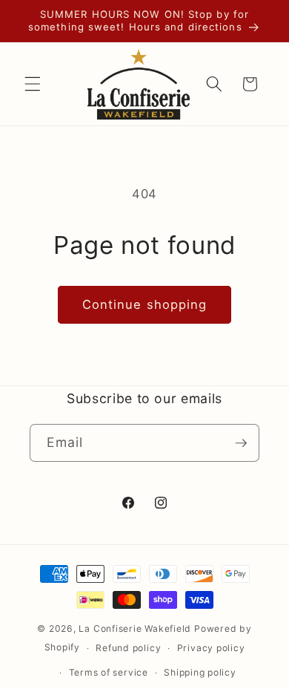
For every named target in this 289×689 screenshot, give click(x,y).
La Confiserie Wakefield (135, 628)
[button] (32, 84)
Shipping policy (200, 672)
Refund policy (128, 647)
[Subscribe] (241, 443)
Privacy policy (211, 647)
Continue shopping (144, 304)
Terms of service (108, 672)
